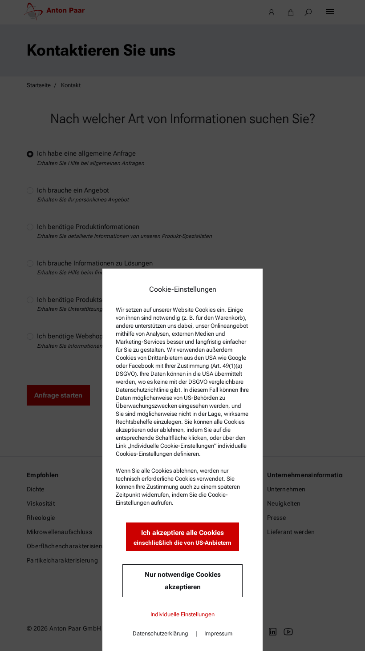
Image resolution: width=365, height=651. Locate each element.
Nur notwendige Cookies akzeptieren (183, 581)
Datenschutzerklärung (160, 633)
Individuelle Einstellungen (182, 614)
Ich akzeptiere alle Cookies (182, 537)
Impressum (218, 633)
